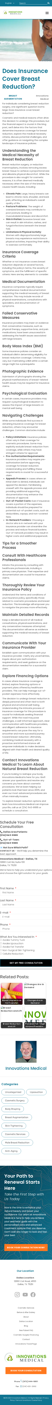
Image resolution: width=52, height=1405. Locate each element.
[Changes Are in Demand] (35, 986)
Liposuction (36, 1092)
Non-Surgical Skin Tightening (19, 950)
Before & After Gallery (26, 1312)
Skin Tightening (14, 1125)
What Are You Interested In (17, 937)
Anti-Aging (11, 1151)
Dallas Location (25, 1277)
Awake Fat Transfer (13, 947)
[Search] (49, 3)
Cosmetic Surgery (15, 1100)
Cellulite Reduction (13, 953)
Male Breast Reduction (17, 1142)
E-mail (4, 912)
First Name (7, 888)
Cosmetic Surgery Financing (26, 1335)
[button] (47, 13)
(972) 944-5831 (30, 1381)
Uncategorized (13, 1092)
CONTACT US (7, 850)
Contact (26, 1339)
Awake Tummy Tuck (14, 940)
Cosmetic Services (15, 1134)
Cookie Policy (37, 1400)
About (26, 1317)
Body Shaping (12, 1109)
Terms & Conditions (23, 1400)
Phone (4, 924)
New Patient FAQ (26, 1330)
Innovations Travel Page (26, 1344)
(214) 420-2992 (29, 1386)
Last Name (7, 900)
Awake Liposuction (13, 943)
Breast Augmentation (16, 1117)
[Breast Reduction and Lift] (12, 1009)
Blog (26, 1326)
